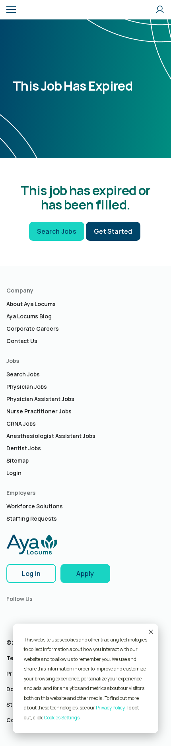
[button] (11, 9)
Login (13, 473)
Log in (31, 573)
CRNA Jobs (21, 423)
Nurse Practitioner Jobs (39, 411)
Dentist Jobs (23, 448)
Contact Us (21, 341)
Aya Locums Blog (29, 316)
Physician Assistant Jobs (40, 399)
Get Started (113, 231)
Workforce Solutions (34, 506)
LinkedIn (12, 614)
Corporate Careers (32, 328)
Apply (85, 573)
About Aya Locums (31, 304)
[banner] (34, 9)
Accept (150, 632)
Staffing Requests (31, 518)
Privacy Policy (110, 707)
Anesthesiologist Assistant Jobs (50, 436)
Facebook (29, 614)
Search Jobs (56, 231)
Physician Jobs (26, 386)
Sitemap (17, 460)
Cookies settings (62, 717)
